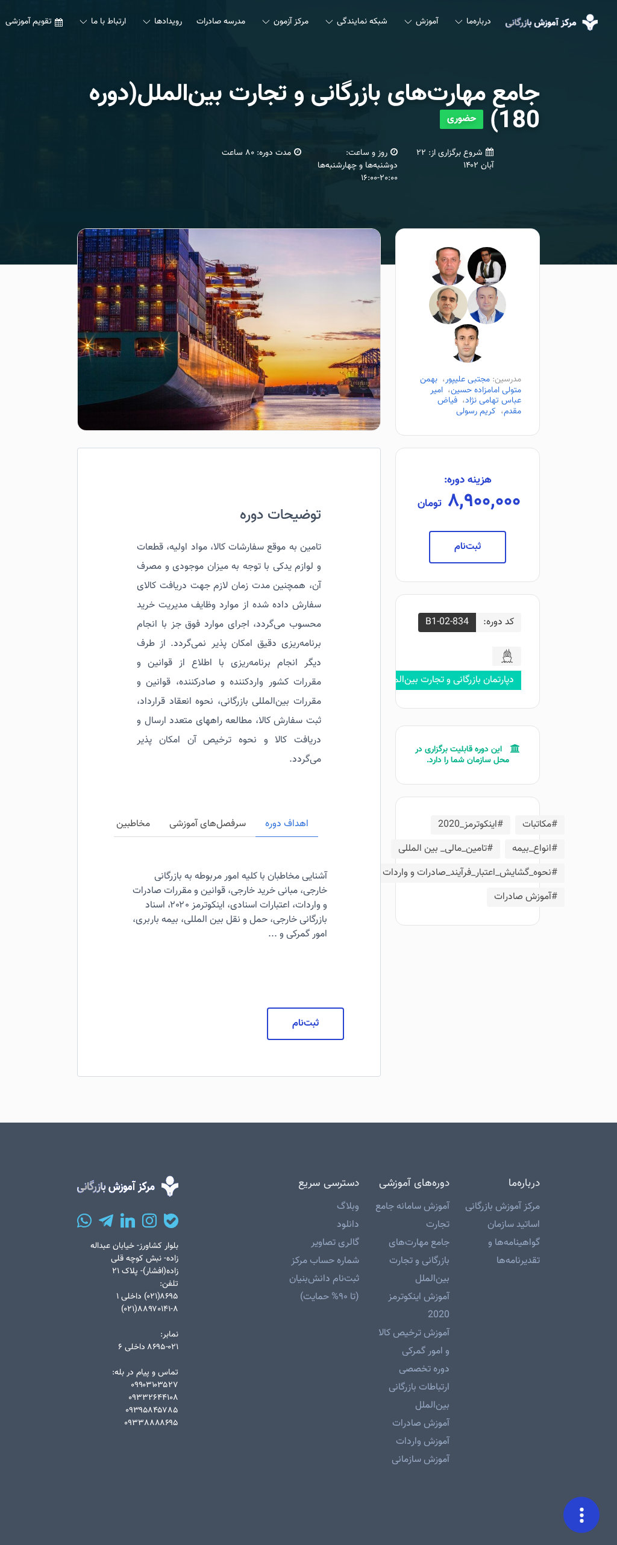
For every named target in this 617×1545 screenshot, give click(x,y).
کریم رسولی (476, 411)
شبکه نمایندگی (362, 21)
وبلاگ (348, 1206)
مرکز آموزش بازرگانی (502, 1206)
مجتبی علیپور (467, 379)
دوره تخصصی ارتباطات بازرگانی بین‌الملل (419, 1387)
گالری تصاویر (335, 1242)
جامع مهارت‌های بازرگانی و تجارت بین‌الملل (419, 1260)
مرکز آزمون (291, 21)
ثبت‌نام (467, 546)
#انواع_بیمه (534, 848)
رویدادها (168, 21)
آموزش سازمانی (420, 1459)
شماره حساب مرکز (325, 1260)
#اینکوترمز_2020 (470, 824)
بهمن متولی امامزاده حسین (470, 385)
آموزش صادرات (420, 1423)
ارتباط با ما (108, 21)
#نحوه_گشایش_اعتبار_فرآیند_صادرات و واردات (470, 872)
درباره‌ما (478, 21)
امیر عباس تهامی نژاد (475, 396)
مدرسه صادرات (220, 21)
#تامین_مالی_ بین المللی (445, 848)
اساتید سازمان (513, 1224)
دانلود (348, 1224)
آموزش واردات (422, 1441)
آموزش (427, 21)
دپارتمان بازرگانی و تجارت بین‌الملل (449, 680)
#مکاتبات (539, 824)
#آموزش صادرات (525, 896)
